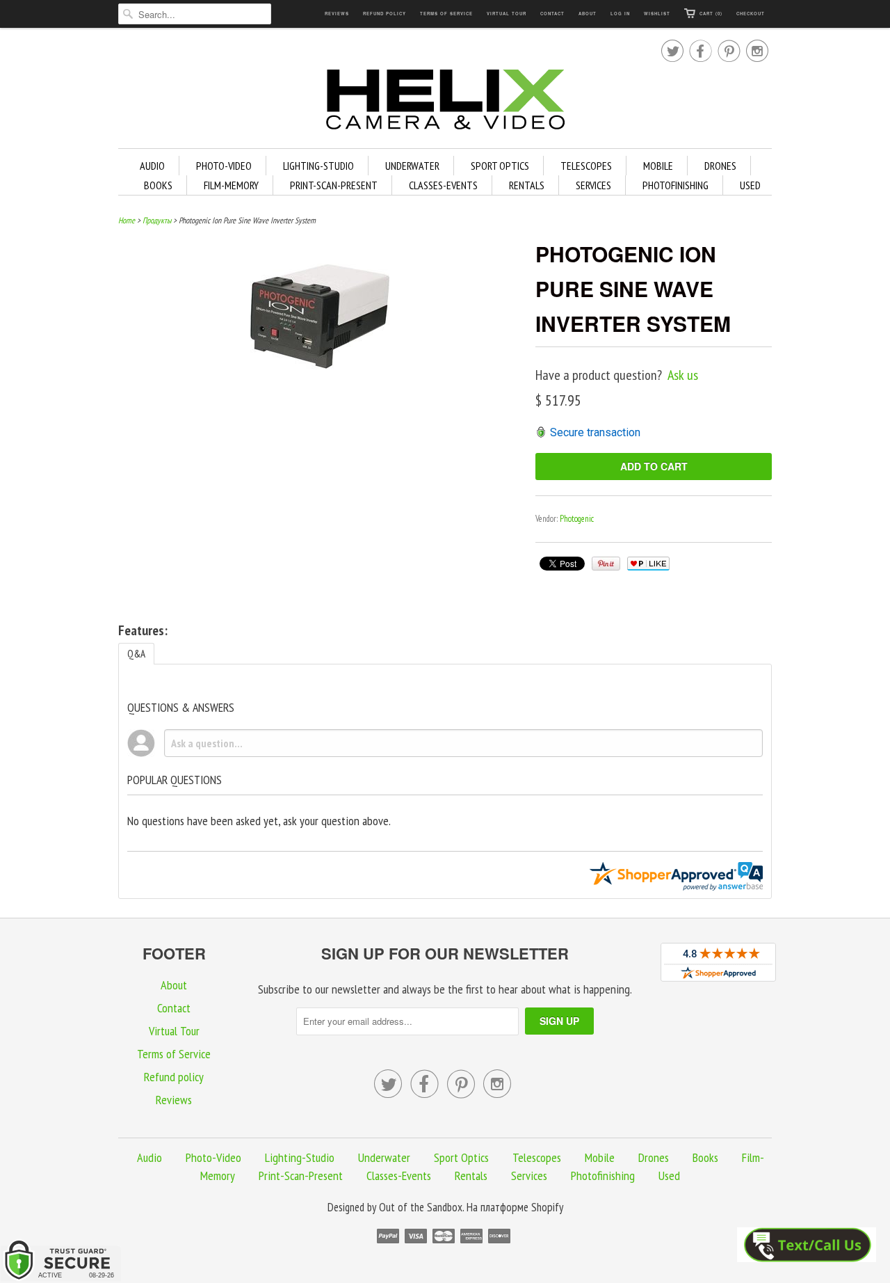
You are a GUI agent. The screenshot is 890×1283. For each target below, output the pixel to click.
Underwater (412, 166)
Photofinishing (675, 185)
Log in (620, 13)
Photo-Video (224, 166)
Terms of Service (446, 13)
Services (593, 185)
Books (158, 185)
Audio (152, 166)
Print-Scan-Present (334, 185)
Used (750, 185)
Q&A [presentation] (136, 653)
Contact (552, 13)
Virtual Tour (506, 13)
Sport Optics (500, 166)
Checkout (750, 13)
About (587, 13)
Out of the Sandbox (420, 1207)
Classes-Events (443, 185)
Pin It (606, 564)
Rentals (526, 185)
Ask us (683, 375)
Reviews (337, 13)
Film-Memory (231, 185)
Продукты (157, 220)
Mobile (658, 166)
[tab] (136, 653)
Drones (720, 166)
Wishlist (657, 13)
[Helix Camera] (445, 102)
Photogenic (577, 519)
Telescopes (586, 166)
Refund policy (384, 13)
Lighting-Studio (318, 166)
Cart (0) (710, 13)
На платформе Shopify (515, 1207)
